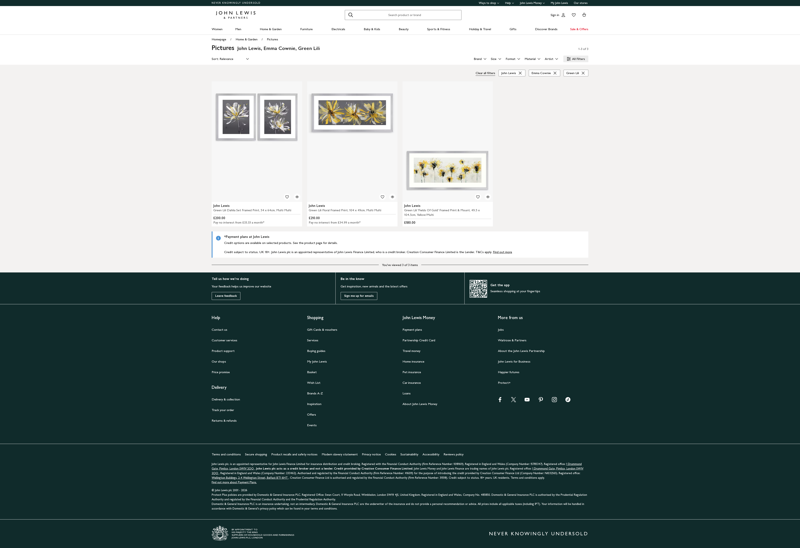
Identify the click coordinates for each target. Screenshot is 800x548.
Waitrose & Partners (512, 340)
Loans (406, 393)
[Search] (351, 15)
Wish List (313, 383)
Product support (223, 351)
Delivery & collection (226, 399)
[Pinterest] (540, 401)
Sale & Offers (579, 29)
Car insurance (411, 383)
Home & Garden (271, 29)
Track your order (223, 410)
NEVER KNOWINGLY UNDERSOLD (236, 2)
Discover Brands (546, 29)
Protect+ (504, 383)
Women (217, 29)
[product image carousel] (257, 141)
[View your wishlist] (573, 15)
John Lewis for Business (514, 361)
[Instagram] (554, 401)
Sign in (555, 15)
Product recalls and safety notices (294, 454)
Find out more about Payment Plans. (234, 482)
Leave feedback (226, 296)
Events (312, 425)
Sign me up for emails (359, 296)
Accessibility (430, 454)
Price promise (221, 372)
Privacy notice (371, 454)
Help (508, 3)
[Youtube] (527, 401)
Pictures (272, 39)
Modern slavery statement (340, 454)
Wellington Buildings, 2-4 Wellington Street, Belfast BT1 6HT (250, 478)
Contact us (219, 330)
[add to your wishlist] (287, 197)
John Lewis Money (531, 3)
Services (312, 340)
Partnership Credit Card (418, 340)
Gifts (513, 29)
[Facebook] (500, 401)
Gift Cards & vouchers (322, 330)
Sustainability (409, 454)
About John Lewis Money (419, 404)
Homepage (219, 39)
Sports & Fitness (438, 29)
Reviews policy (454, 454)
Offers (311, 414)
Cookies (390, 454)
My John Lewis (559, 3)
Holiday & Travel (480, 29)
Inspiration (314, 404)
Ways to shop (487, 3)
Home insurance (413, 361)
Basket (312, 372)
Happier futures (508, 372)
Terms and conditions (226, 454)
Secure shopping (256, 454)
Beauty (404, 29)
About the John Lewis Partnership (521, 351)
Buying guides (316, 351)
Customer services (224, 340)
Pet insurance (411, 372)
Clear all (485, 73)
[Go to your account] (563, 15)
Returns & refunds (224, 420)
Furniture (306, 29)
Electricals (338, 29)
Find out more (502, 252)
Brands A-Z (315, 393)
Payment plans (412, 330)
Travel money (411, 351)
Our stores (581, 3)
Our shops (219, 361)
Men (238, 29)
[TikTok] (567, 401)
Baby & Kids (372, 29)
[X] (513, 401)
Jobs (501, 330)
